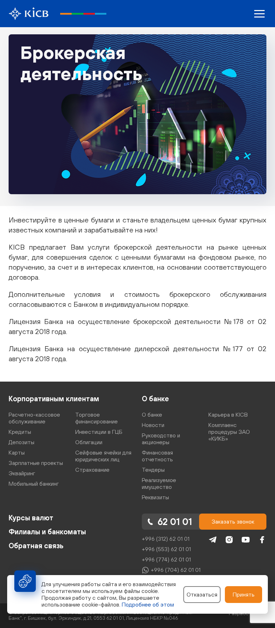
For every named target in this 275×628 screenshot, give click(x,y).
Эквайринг (22, 473)
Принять (244, 594)
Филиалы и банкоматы (47, 532)
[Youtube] (245, 539)
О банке (155, 398)
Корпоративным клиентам (54, 398)
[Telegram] (212, 539)
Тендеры (153, 469)
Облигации (88, 442)
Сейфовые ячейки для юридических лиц (103, 455)
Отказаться (202, 594)
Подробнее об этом (148, 604)
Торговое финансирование (96, 418)
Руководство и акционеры (161, 438)
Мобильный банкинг (34, 483)
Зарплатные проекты (36, 463)
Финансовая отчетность (157, 455)
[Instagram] (229, 539)
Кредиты (20, 431)
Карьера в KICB (228, 414)
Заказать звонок (233, 521)
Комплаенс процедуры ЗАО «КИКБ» (229, 432)
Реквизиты (155, 497)
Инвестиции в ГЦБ (98, 431)
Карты (17, 452)
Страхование (92, 469)
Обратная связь (36, 545)
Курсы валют (31, 518)
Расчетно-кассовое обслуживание (34, 418)
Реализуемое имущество (159, 483)
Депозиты (21, 442)
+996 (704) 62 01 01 (176, 569)
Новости (153, 425)
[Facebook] (262, 539)
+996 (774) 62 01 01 (166, 559)
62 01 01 (175, 521)
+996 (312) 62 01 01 (165, 538)
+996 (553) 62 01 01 (166, 549)
